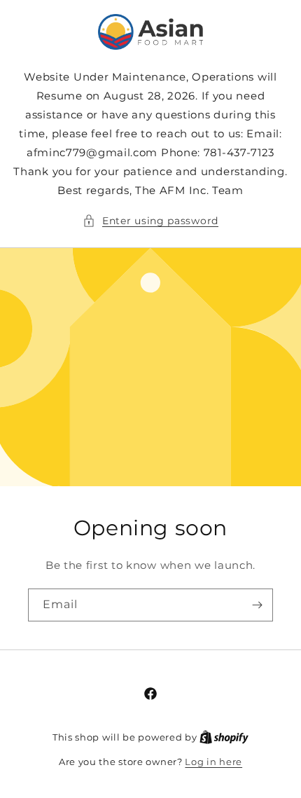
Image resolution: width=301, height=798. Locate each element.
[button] (150, 221)
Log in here (213, 761)
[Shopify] (224, 737)
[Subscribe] (256, 605)
